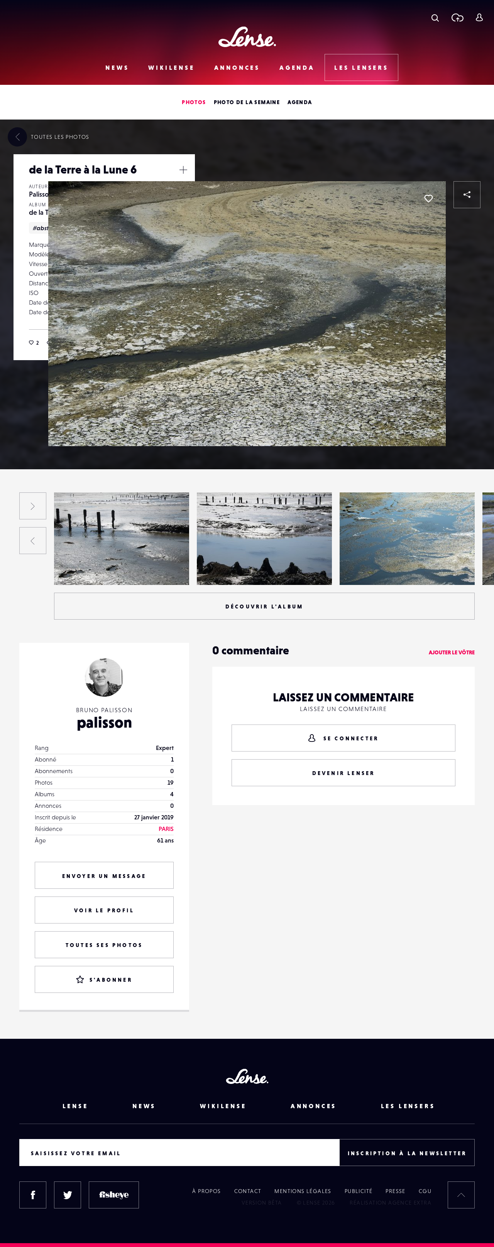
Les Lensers (361, 67)
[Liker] (428, 198)
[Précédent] (32, 540)
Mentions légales (302, 1191)
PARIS (166, 828)
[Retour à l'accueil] (247, 37)
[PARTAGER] (466, 194)
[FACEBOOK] (32, 1194)
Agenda (297, 67)
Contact (248, 1191)
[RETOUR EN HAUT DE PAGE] (461, 1194)
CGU (425, 1191)
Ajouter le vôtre (452, 652)
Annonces (237, 67)
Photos (194, 102)
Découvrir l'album (264, 606)
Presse (395, 1191)
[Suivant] (32, 505)
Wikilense (171, 67)
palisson (104, 722)
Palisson (40, 194)
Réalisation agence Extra (390, 1203)
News (117, 67)
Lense (75, 1105)
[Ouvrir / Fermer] (183, 169)
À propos (206, 1191)
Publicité (359, 1191)
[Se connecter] (479, 17)
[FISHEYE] (114, 1194)
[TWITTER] (67, 1194)
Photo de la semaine (247, 102)
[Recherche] (435, 17)
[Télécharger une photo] (457, 17)
